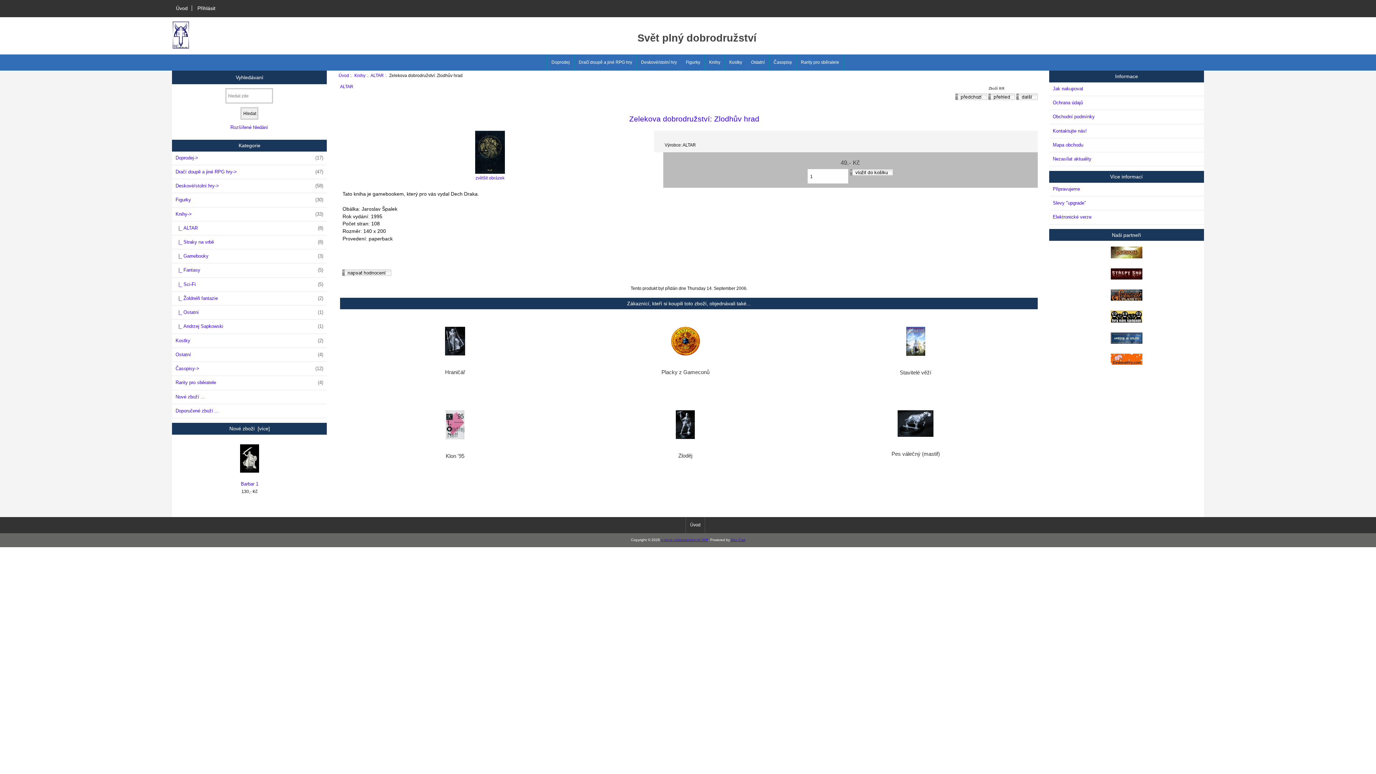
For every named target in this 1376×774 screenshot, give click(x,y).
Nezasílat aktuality (1072, 159)
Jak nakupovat (1068, 88)
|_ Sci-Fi (249, 284)
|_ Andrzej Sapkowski (249, 326)
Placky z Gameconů (685, 372)
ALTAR (377, 75)
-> (249, 214)
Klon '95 (455, 456)
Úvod (182, 8)
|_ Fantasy (249, 270)
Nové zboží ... (190, 397)
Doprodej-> (249, 158)
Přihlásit (206, 8)
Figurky (693, 62)
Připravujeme (1066, 189)
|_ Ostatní (249, 312)
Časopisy (783, 62)
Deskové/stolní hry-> (249, 185)
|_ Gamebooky (249, 256)
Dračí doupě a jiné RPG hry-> (249, 172)
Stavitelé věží (915, 373)
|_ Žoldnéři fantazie (249, 298)
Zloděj (685, 456)
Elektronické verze (1072, 217)
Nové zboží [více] (249, 428)
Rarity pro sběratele (820, 62)
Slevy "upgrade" (1069, 203)
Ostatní (758, 62)
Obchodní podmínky (1074, 116)
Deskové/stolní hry (659, 62)
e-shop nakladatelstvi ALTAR (684, 540)
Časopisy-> (249, 368)
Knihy (360, 75)
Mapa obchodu (1068, 145)
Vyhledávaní (249, 77)
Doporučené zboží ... (197, 411)
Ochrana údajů (1068, 102)
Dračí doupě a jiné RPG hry (605, 62)
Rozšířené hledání (249, 127)
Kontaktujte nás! (1070, 131)
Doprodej (560, 62)
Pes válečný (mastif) (916, 454)
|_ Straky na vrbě (249, 242)
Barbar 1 (249, 484)
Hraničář (455, 372)
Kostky (735, 62)
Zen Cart (738, 540)
